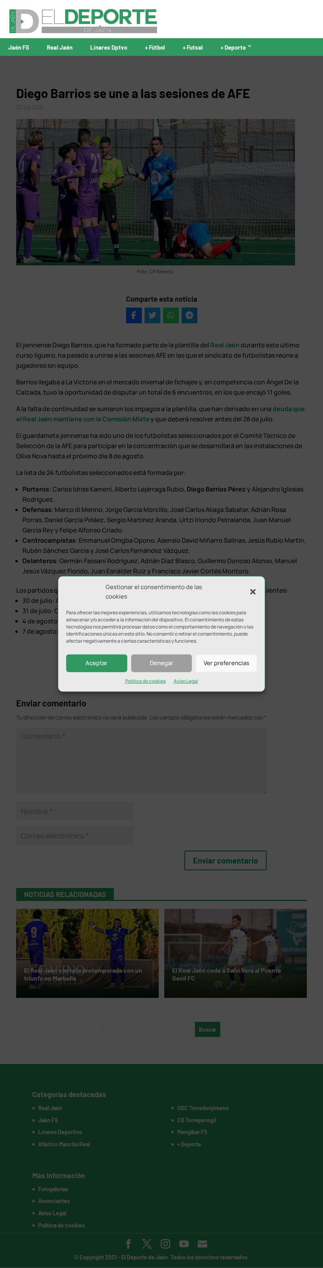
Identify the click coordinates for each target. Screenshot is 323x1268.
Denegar (161, 663)
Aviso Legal (186, 680)
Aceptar (96, 663)
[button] (253, 592)
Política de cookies (145, 680)
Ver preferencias (226, 663)
